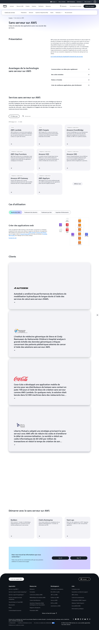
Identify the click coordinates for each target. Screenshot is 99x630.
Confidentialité (12, 622)
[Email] (89, 619)
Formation (32, 592)
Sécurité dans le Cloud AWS (16, 602)
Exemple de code (12, 238)
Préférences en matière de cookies (16, 625)
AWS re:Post (75, 594)
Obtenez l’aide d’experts (78, 603)
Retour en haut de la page (48, 613)
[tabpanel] (49, 232)
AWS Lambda (32, 232)
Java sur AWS (54, 600)
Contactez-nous (76, 589)
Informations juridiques (78, 608)
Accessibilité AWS (76, 606)
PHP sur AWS (54, 603)
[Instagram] (80, 619)
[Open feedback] (97, 315)
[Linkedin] (78, 619)
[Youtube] (85, 619)
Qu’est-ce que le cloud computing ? (18, 592)
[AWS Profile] (95, 2)
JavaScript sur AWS (55, 606)
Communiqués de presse (15, 610)
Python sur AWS (55, 597)
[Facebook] (75, 619)
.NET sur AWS (54, 594)
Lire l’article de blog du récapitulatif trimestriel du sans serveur (67, 56)
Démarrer (32, 589)
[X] (73, 619)
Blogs (10, 607)
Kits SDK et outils (55, 592)
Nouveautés (12, 605)
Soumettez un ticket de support (80, 592)
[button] (20, 6)
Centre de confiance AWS (36, 594)
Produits (10, 18)
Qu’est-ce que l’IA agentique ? (16, 594)
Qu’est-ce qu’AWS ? (14, 589)
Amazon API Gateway (41, 232)
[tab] (15, 212)
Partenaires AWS (34, 610)
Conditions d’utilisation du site (25, 622)
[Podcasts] (87, 619)
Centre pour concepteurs (57, 589)
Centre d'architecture (35, 600)
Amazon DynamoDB (25, 234)
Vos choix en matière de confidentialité (43, 622)
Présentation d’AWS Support (79, 600)
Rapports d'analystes (35, 607)
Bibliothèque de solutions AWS (37, 597)
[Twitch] (82, 619)
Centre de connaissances (78, 597)
